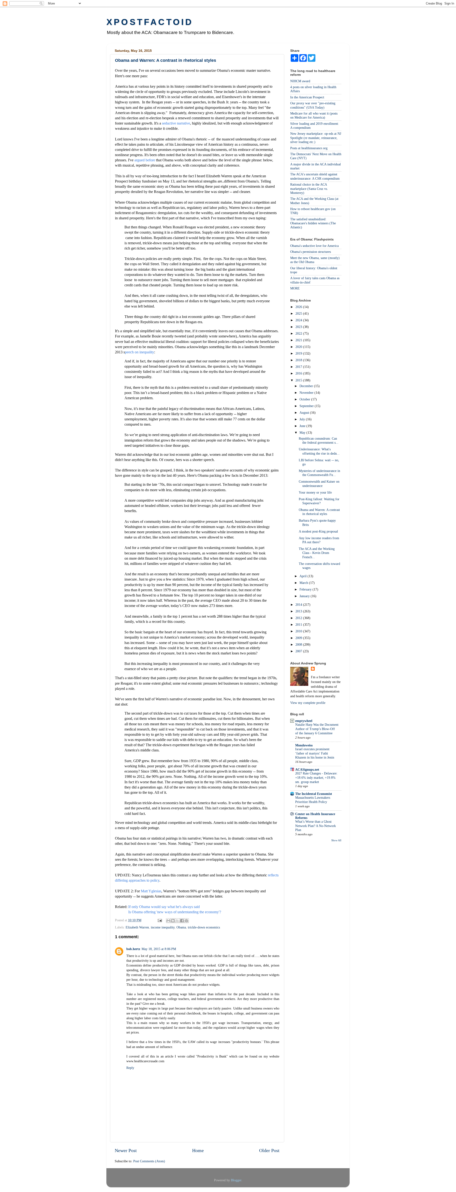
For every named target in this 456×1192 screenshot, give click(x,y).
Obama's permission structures (310, 252)
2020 (299, 347)
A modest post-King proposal (318, 531)
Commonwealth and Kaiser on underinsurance (319, 483)
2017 (299, 367)
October (305, 399)
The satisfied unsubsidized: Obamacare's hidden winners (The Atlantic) (313, 223)
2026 (299, 307)
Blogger (236, 1180)
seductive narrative (176, 123)
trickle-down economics (204, 927)
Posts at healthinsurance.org (309, 148)
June (302, 426)
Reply (130, 1068)
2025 (299, 313)
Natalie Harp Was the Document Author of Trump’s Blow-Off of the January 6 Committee (316, 729)
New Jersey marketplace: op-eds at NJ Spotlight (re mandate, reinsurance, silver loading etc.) (315, 138)
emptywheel (303, 721)
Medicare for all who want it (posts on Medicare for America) (313, 115)
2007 (299, 651)
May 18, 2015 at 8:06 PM (159, 949)
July (302, 419)
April (303, 576)
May (302, 432)
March (304, 583)
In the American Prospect (307, 97)
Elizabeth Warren (137, 927)
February (306, 589)
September (307, 406)
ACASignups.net (307, 769)
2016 (299, 373)
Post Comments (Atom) (149, 1161)
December (306, 386)
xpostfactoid (149, 22)
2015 (299, 380)
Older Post (269, 1150)
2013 (299, 611)
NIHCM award (300, 81)
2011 (299, 624)
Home (198, 1150)
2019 (299, 353)
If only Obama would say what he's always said (164, 907)
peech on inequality (139, 352)
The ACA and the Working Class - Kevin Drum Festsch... (317, 553)
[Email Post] (159, 920)
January (305, 596)
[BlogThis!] (173, 920)
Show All (336, 840)
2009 (299, 638)
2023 (299, 327)
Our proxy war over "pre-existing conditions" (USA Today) (312, 105)
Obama (181, 927)
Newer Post (126, 1150)
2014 (299, 604)
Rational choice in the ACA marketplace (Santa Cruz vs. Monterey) (309, 189)
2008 (299, 644)
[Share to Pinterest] (186, 920)
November (306, 392)
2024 (299, 320)
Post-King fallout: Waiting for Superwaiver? (319, 501)
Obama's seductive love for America (314, 246)
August (304, 412)
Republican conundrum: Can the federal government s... (318, 440)
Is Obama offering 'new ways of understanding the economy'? (174, 912)
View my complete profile (307, 703)
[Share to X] (177, 920)
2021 (299, 340)
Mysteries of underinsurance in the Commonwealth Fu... (319, 473)
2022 (299, 333)
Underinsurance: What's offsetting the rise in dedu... (319, 451)
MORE (295, 288)
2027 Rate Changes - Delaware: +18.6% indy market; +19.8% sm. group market (316, 778)
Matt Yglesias (151, 891)
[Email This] (168, 920)
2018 (299, 360)
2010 (299, 631)
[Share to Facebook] (182, 920)
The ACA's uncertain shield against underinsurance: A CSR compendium (315, 176)
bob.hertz (133, 949)
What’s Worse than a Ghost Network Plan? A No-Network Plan (315, 826)
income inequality (163, 927)
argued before (145, 160)
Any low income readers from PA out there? (319, 540)
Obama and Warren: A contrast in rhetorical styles (319, 512)
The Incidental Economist (313, 794)
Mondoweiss (304, 745)
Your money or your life (315, 492)
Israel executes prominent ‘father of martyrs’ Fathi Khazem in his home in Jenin (314, 753)
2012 (299, 618)
